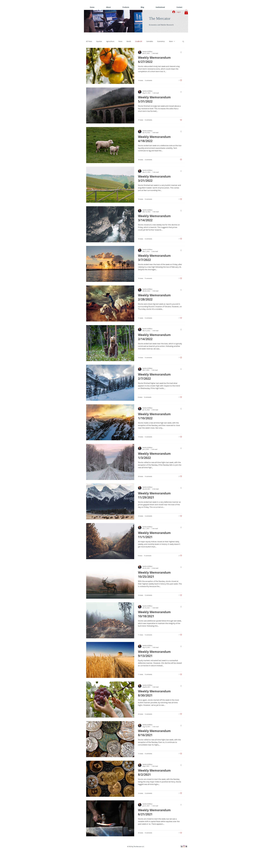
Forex (120, 41)
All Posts (89, 41)
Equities (99, 41)
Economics (161, 41)
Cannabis (149, 41)
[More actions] (181, 52)
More (171, 41)
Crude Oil (138, 41)
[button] (114, 21)
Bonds (129, 41)
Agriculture (110, 41)
